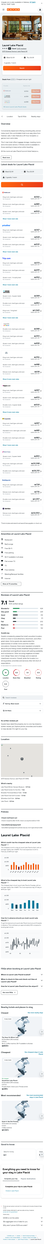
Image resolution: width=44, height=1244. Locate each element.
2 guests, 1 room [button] (10, 63)
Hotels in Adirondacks (9, 1239)
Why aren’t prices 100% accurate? (15, 1225)
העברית (33, 2)
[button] (41, 3)
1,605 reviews (21, 48)
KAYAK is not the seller (11, 1218)
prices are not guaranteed (10, 1212)
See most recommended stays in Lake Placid (35, 1096)
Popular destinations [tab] (28, 1179)
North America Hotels (29, 1235)
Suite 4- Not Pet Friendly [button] (10, 1121)
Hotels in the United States (12, 1237)
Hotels (18, 1235)
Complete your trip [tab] (11, 1179)
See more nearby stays (35, 1013)
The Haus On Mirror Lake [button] (10, 1037)
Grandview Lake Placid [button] (9, 1080)
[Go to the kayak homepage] (13, 9)
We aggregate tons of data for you (15, 1222)
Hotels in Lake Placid (12, 1191)
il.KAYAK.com (10, 1235)
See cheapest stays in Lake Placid (34, 1053)
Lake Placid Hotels (23, 1239)
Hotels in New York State (29, 1237)
